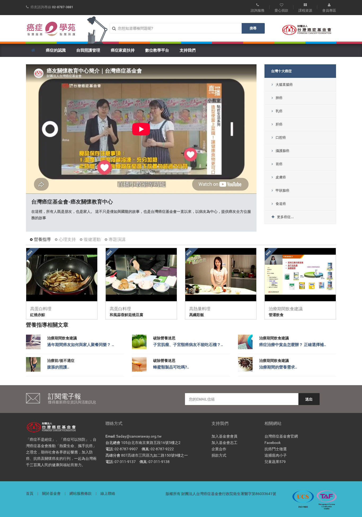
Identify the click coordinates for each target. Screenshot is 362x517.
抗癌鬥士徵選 (275, 449)
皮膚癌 (281, 177)
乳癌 (279, 111)
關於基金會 (51, 493)
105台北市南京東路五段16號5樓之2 (150, 442)
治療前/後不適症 (60, 360)
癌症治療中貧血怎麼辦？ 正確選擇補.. (292, 344)
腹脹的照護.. (58, 367)
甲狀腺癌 (282, 190)
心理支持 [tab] (67, 239)
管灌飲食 (276, 315)
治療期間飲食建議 (62, 338)
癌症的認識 (56, 50)
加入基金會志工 (224, 442)
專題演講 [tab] (117, 239)
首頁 (29, 493)
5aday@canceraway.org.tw (139, 436)
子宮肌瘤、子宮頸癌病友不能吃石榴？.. (188, 344)
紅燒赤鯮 (37, 315)
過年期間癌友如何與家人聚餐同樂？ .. (80, 344)
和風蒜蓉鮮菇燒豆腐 (126, 315)
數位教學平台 (157, 50)
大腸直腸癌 (284, 85)
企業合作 (218, 449)
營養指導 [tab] (42, 239)
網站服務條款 (80, 493)
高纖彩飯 (196, 315)
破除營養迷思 (164, 338)
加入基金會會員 (224, 436)
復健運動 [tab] (92, 239)
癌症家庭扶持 (123, 50)
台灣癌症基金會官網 (281, 436)
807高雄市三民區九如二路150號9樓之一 (154, 455)
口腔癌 (281, 138)
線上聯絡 (107, 493)
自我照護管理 (88, 50)
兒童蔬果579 (275, 462)
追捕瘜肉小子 (275, 455)
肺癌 (279, 98)
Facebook (272, 442)
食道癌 (281, 204)
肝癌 (279, 124)
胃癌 (279, 164)
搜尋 (253, 28)
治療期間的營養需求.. (278, 367)
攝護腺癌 (282, 151)
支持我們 (188, 50)
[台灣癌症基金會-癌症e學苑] (51, 28)
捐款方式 (218, 455)
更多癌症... (285, 217)
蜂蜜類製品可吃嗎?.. (171, 367)
